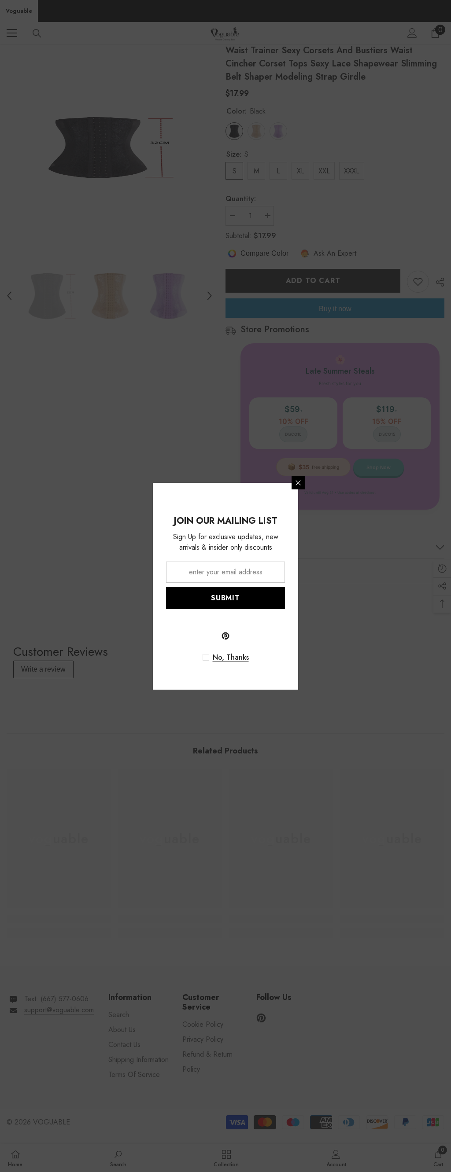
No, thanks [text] (231, 657)
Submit (225, 598)
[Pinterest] (225, 636)
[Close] (298, 482)
